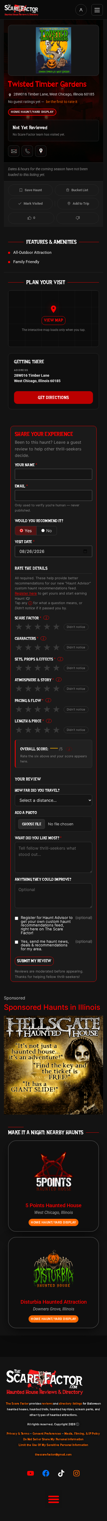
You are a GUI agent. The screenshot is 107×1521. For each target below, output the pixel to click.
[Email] (13, 151)
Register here (26, 593)
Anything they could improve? (43, 879)
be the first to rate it (61, 102)
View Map (53, 320)
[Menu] (97, 10)
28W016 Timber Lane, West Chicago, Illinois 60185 (54, 94)
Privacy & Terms (18, 1433)
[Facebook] (46, 1473)
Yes (28, 530)
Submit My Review (34, 960)
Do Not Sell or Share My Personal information (53, 1439)
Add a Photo (26, 813)
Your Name (26, 465)
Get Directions (53, 397)
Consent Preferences (47, 1433)
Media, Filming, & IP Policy (82, 1433)
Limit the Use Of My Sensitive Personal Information (53, 1445)
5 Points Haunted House (53, 1205)
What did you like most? (38, 838)
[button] (53, 1499)
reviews (47, 1403)
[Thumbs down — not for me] (77, 218)
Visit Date (25, 542)
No (49, 530)
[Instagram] (77, 1473)
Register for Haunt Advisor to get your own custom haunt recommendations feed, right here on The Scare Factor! (56, 925)
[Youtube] (31, 1473)
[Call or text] (27, 151)
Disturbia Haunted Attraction (54, 1302)
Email (21, 486)
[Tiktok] (61, 1473)
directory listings (70, 1403)
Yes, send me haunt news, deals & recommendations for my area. (56, 945)
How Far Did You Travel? (37, 790)
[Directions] (40, 151)
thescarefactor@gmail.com (53, 1454)
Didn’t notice (76, 627)
